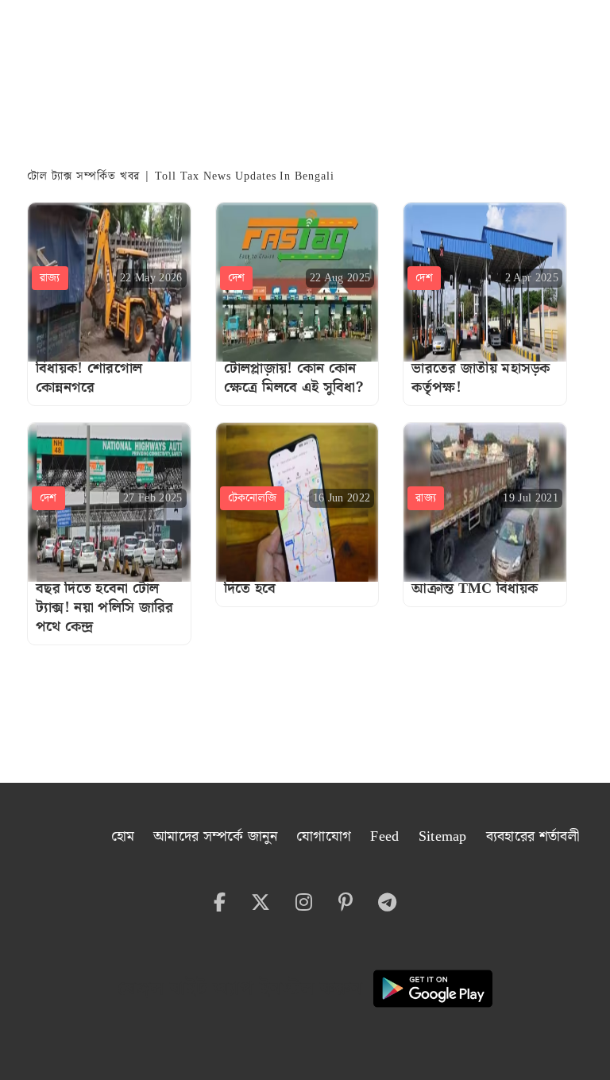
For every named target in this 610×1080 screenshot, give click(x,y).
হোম (123, 836)
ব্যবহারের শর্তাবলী (532, 836)
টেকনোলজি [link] (252, 498)
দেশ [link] (236, 278)
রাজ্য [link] (50, 278)
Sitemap (443, 836)
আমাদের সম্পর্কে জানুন (215, 836)
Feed (384, 836)
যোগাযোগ (323, 836)
